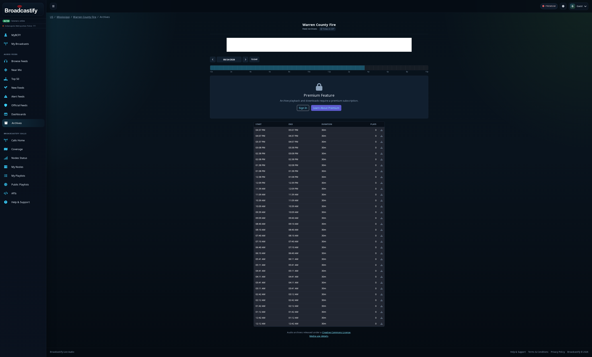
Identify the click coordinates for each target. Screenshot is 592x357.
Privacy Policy (558, 351)
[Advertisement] (319, 45)
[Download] (381, 129)
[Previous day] (213, 59)
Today (254, 59)
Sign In (303, 108)
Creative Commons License (336, 332)
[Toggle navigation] (53, 6)
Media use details (318, 336)
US (51, 17)
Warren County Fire (84, 17)
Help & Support (518, 351)
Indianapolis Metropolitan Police (18, 26)
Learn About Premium (326, 108)
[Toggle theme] (563, 6)
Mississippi (63, 17)
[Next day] (245, 59)
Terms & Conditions (538, 351)
